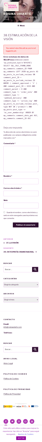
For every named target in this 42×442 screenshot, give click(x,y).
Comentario (9, 143)
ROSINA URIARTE (17, 14)
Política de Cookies (11, 379)
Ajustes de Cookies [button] (25, 434)
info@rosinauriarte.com (13, 327)
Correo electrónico (13, 188)
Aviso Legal (8, 363)
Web (6, 200)
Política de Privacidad (12, 394)
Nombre (8, 176)
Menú (22, 26)
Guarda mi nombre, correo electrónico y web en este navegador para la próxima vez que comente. (21, 215)
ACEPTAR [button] (21, 438)
